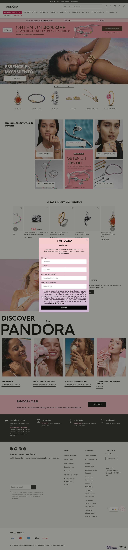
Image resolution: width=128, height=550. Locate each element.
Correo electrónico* (48, 274)
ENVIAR (64, 308)
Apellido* (44, 266)
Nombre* (44, 258)
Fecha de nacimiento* (48, 283)
